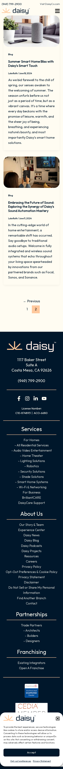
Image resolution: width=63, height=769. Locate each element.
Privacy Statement (42, 761)
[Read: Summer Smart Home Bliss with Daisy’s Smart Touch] (31, 31)
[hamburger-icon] (57, 11)
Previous (31, 301)
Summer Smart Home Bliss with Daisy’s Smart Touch (31, 63)
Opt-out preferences (20, 761)
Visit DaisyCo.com (50, 4)
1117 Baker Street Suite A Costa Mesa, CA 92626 (32, 365)
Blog (10, 54)
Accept (31, 752)
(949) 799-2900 (12, 4)
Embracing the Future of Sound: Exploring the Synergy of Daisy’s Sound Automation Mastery (31, 207)
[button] (57, 718)
